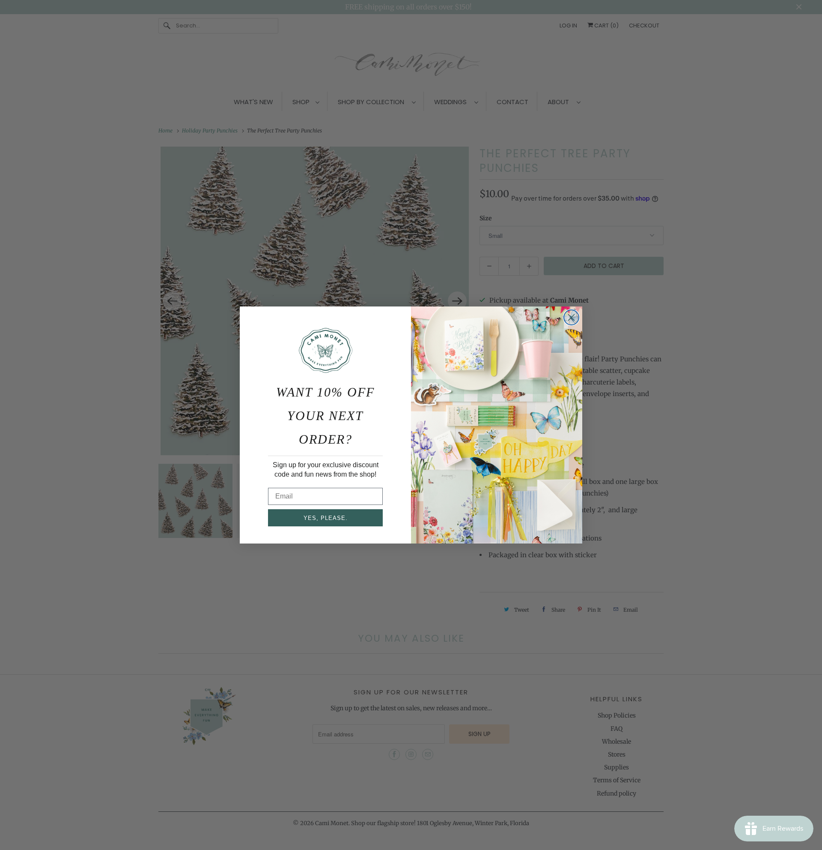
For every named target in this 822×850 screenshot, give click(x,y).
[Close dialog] (571, 317)
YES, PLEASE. (326, 518)
